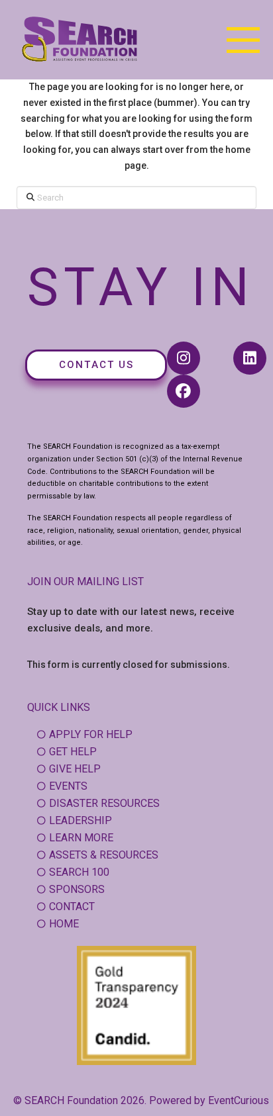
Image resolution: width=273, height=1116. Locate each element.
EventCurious (238, 1100)
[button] (243, 39)
